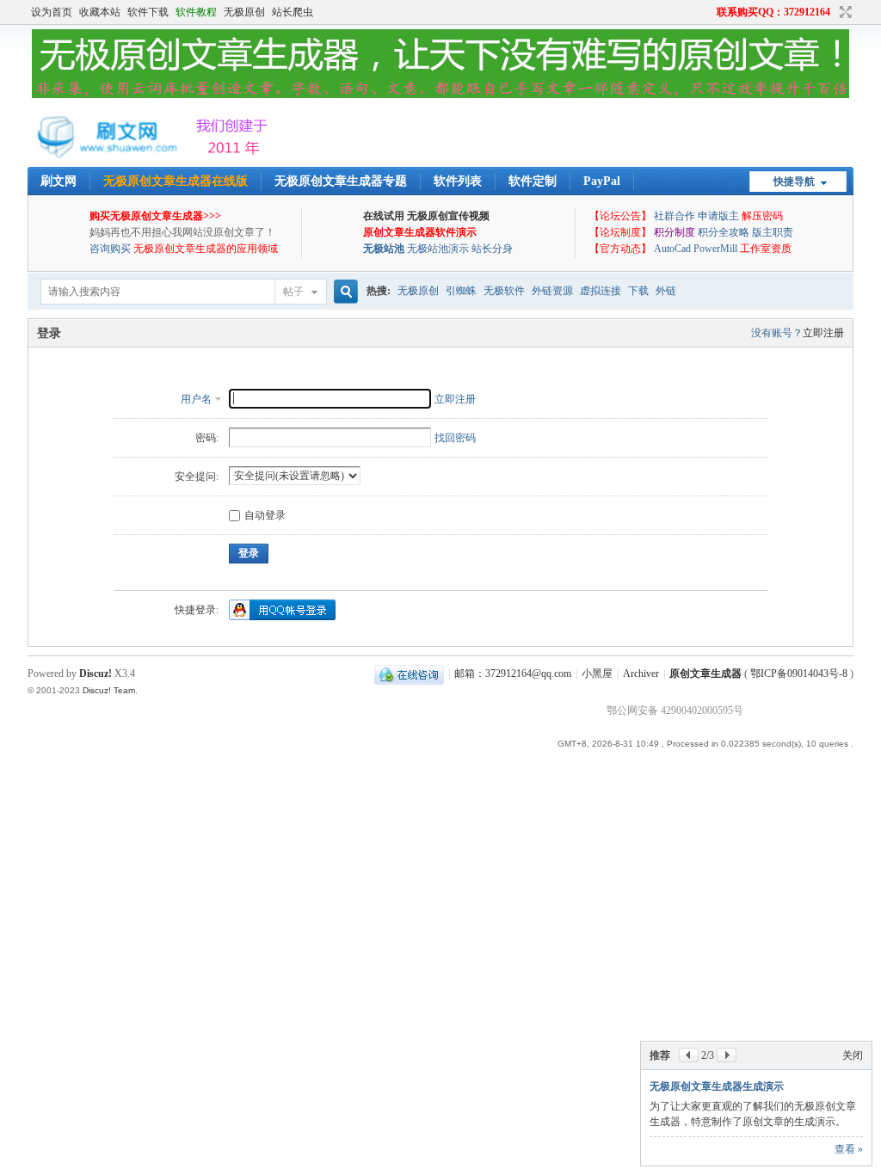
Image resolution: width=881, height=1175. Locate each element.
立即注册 (823, 333)
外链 (666, 291)
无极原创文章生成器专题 (340, 181)
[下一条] (726, 1055)
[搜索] (343, 292)
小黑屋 (597, 673)
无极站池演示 (438, 249)
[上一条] (689, 1055)
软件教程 (196, 12)
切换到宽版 (843, 12)
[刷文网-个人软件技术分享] (152, 155)
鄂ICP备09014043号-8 (798, 673)
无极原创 (244, 12)
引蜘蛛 (461, 291)
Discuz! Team (109, 690)
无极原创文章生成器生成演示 (717, 1086)
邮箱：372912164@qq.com (512, 673)
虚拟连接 (600, 291)
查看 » (849, 1149)
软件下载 (148, 12)
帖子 (293, 292)
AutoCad (672, 249)
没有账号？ (777, 333)
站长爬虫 (292, 12)
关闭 (852, 1055)
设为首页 (51, 12)
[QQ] (409, 673)
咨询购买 (110, 249)
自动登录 (265, 515)
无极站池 (383, 249)
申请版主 (718, 216)
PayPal (601, 181)
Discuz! (95, 673)
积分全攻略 (723, 232)
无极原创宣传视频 (448, 216)
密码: (207, 438)
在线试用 (383, 216)
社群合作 (674, 216)
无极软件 (504, 291)
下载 (638, 291)
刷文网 (58, 181)
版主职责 (772, 232)
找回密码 (455, 438)
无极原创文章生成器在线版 (175, 181)
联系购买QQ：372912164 (773, 12)
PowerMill (715, 249)
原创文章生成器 (705, 673)
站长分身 (492, 249)
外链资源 (552, 291)
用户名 (196, 399)
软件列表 (458, 181)
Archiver (641, 673)
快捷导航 (794, 181)
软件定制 (532, 181)
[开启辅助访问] (709, 12)
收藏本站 (99, 12)
